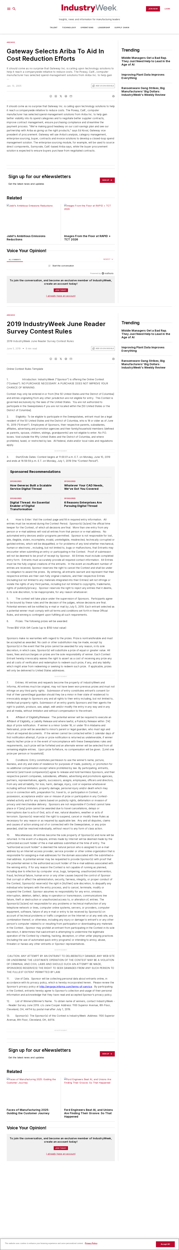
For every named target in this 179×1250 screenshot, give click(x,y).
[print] (113, 96)
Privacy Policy (91, 1243)
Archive (11, 42)
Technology (69, 27)
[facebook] (50, 96)
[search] (14, 9)
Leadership (104, 27)
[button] (9, 9)
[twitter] (60, 96)
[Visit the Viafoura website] (107, 273)
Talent (54, 27)
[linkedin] (55, 96)
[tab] (15, 259)
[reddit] (65, 96)
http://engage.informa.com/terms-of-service (65, 986)
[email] (71, 96)
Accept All (165, 1244)
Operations (87, 27)
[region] (61, 266)
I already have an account (60, 295)
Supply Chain (122, 27)
